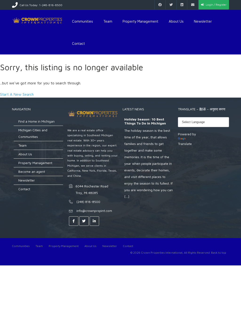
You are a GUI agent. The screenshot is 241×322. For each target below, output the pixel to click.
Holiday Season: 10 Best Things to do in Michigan (145, 121)
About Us (176, 21)
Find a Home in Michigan (36, 121)
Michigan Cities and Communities (32, 133)
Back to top (218, 252)
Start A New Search (17, 94)
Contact (78, 43)
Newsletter (203, 21)
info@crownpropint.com (94, 211)
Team (107, 21)
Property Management (140, 21)
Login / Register (216, 4)
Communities (82, 21)
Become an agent (31, 171)
